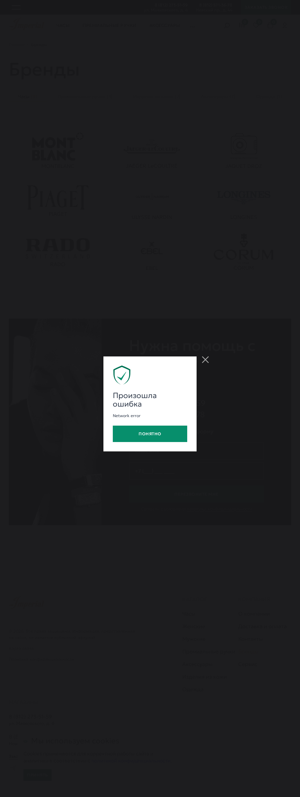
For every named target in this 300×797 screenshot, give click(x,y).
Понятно (150, 433)
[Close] (205, 360)
